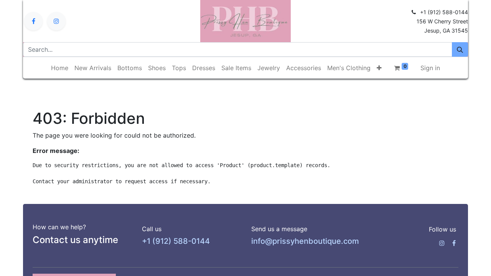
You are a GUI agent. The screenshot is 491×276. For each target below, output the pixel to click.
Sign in (430, 68)
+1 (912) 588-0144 (176, 241)
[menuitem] (59, 68)
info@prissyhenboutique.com (305, 241)
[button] (379, 68)
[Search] (460, 49)
